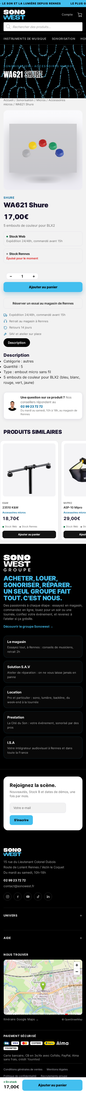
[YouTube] (28, 897)
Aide (7, 938)
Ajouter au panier (43, 287)
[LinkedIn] (48, 897)
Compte (67, 14)
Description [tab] (17, 342)
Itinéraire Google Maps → (21, 1019)
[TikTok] (38, 897)
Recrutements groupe (54, 1076)
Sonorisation (63, 38)
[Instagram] (7, 897)
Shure (9, 197)
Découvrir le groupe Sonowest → (28, 626)
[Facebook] (18, 897)
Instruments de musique (25, 38)
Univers (11, 915)
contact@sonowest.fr (19, 886)
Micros (41, 100)
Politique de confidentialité (20, 1076)
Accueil (8, 100)
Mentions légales (57, 1069)
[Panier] (79, 14)
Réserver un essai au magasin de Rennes (43, 303)
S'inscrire (21, 820)
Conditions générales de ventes (23, 1069)
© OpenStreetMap (72, 1019)
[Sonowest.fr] (14, 15)
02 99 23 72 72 (32, 406)
